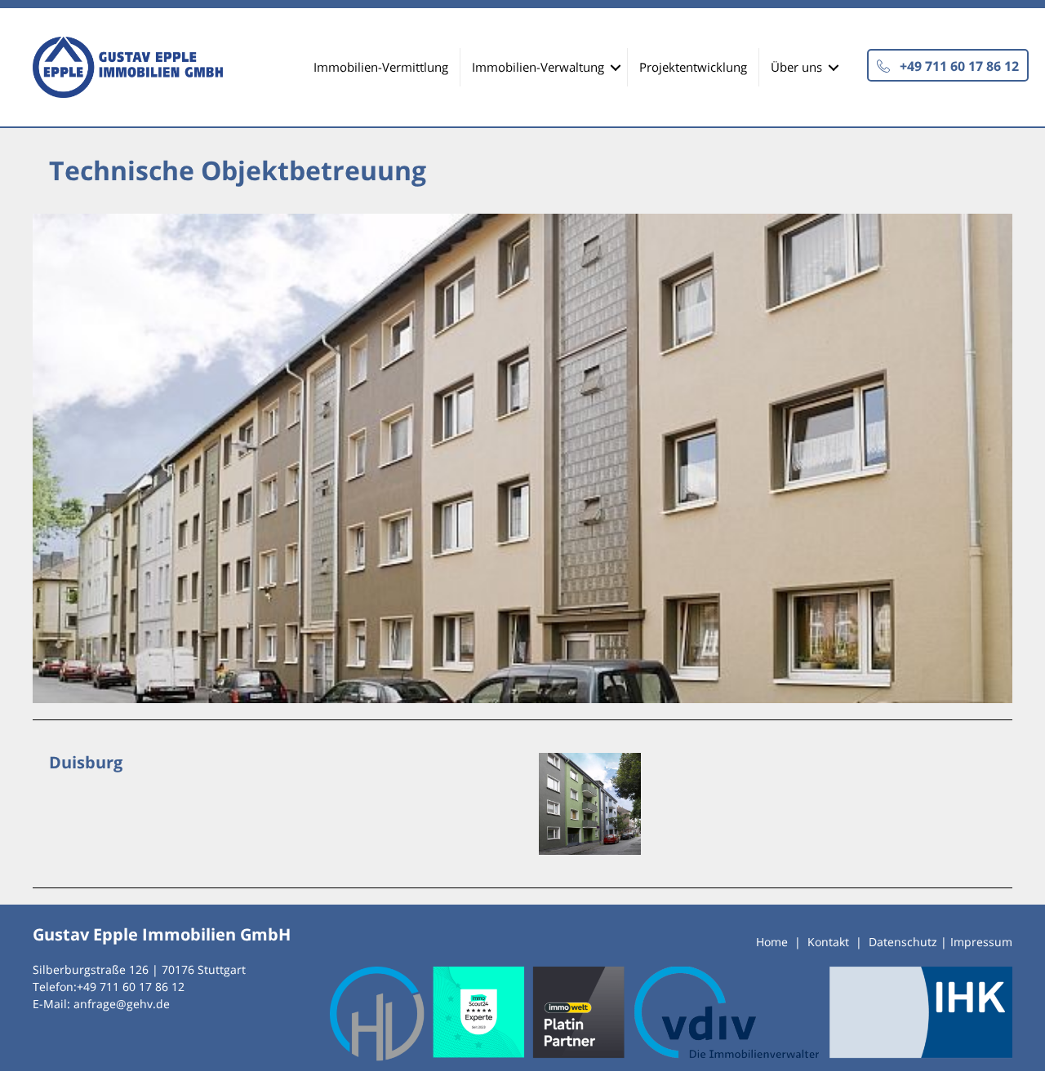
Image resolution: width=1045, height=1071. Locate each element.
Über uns (796, 67)
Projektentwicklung (693, 67)
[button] (948, 65)
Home (772, 941)
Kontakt (828, 941)
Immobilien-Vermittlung (381, 67)
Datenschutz (903, 941)
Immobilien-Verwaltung (538, 67)
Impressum (981, 941)
